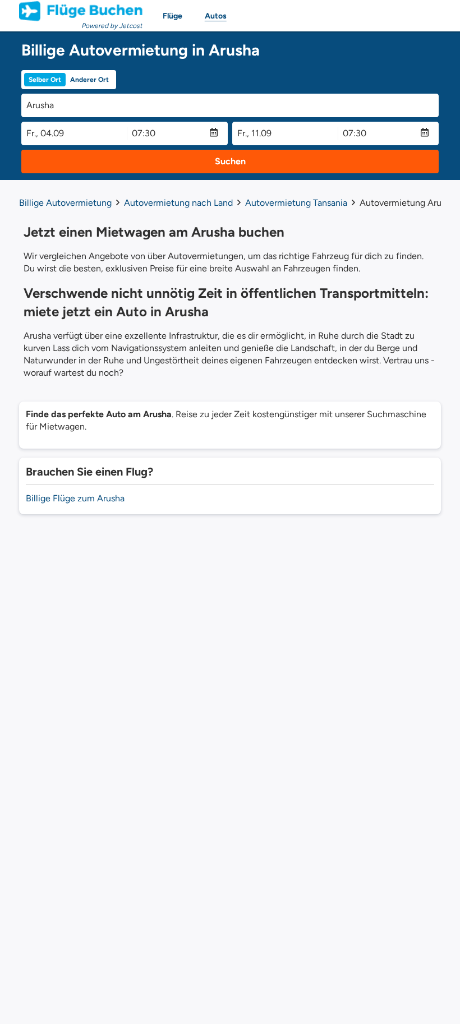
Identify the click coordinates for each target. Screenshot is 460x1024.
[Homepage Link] (80, 11)
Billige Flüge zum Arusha (75, 498)
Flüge (172, 16)
